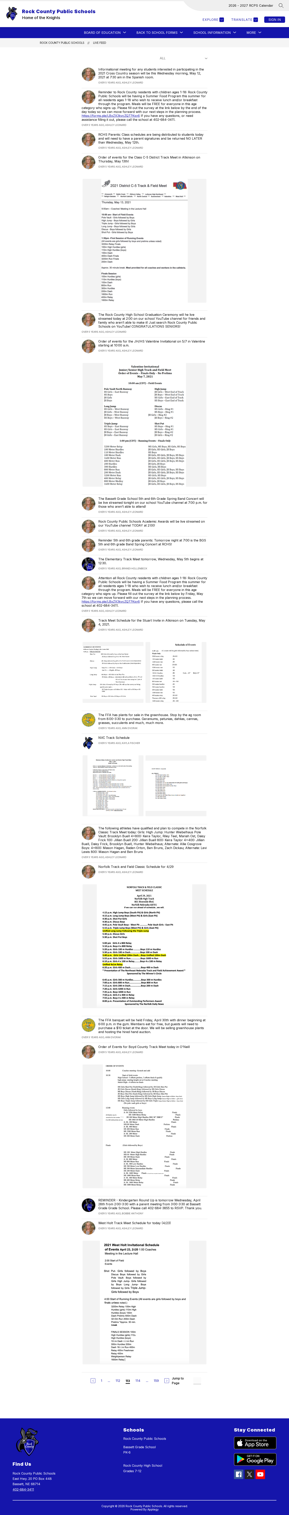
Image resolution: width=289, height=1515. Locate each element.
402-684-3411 (23, 1489)
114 (137, 1381)
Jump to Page (178, 1380)
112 (118, 1381)
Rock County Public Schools (62, 42)
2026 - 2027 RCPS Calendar (251, 5)
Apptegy (153, 1509)
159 (156, 1381)
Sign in (274, 20)
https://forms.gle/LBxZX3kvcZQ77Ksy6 (111, 116)
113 (128, 1381)
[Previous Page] (93, 1380)
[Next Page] (166, 1380)
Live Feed (99, 42)
